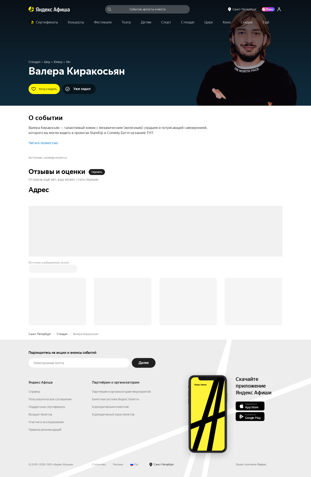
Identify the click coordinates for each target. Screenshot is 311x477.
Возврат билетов (40, 350)
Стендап (62, 270)
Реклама (118, 400)
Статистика (99, 400)
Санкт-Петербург (40, 270)
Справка (34, 327)
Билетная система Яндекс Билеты (115, 335)
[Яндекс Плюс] (268, 9)
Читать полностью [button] (43, 143)
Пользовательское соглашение (50, 335)
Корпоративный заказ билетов (113, 350)
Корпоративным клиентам (110, 342)
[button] (266, 22)
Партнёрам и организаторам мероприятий (121, 327)
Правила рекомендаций (45, 365)
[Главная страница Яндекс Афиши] (31, 9)
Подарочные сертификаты (47, 342)
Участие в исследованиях (46, 358)
